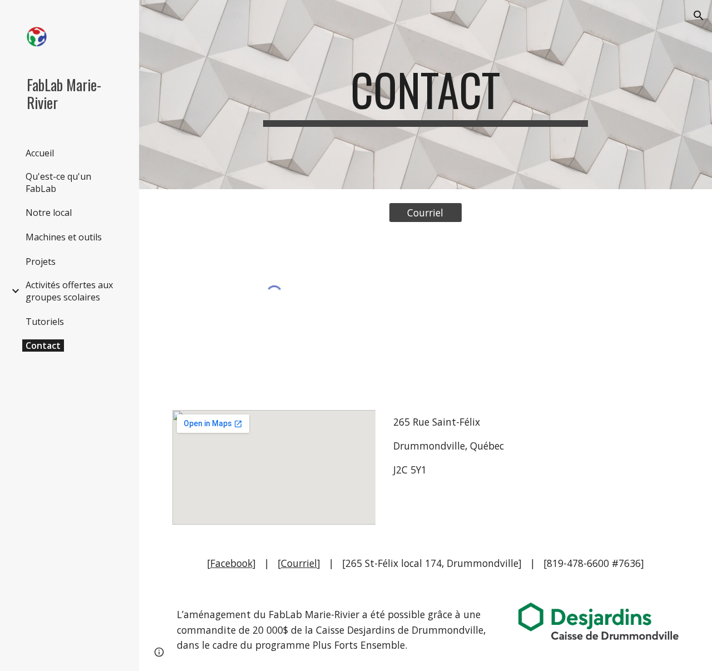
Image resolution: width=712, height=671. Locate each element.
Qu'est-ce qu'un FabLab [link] (58, 182)
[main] (425, 94)
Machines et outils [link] (64, 237)
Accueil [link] (40, 153)
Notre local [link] (49, 212)
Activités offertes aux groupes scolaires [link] (69, 291)
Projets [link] (41, 261)
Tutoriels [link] (45, 321)
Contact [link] (43, 345)
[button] (698, 15)
